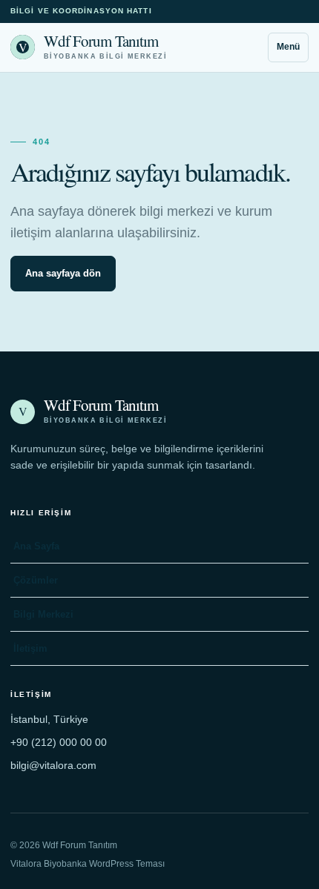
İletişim (30, 648)
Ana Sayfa (36, 546)
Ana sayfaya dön (63, 273)
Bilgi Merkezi (43, 614)
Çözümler (35, 580)
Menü (288, 47)
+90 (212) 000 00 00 (58, 742)
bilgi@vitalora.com (53, 765)
